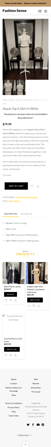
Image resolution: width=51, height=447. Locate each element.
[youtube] (38, 424)
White (17, 201)
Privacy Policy (14, 407)
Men (36, 379)
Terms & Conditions (13, 403)
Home (5, 100)
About (13, 379)
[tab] (11, 214)
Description (10, 214)
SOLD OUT (10, 294)
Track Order (14, 416)
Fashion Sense (23, 435)
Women (12, 100)
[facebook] (33, 424)
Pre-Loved (36, 392)
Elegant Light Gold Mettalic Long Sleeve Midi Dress (35, 289)
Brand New (36, 388)
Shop (14, 395)
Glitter (11, 201)
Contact (13, 383)
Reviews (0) (26, 214)
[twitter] (28, 424)
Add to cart (16, 186)
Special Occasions (24, 100)
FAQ (14, 412)
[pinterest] (43, 424)
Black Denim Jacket (12, 286)
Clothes (18, 197)
